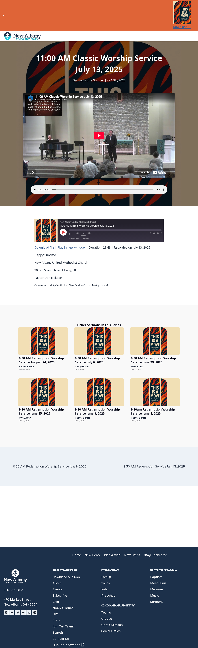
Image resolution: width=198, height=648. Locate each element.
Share (86, 238)
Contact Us (61, 639)
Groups (106, 619)
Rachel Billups (26, 366)
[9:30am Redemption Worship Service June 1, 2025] (155, 392)
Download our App (66, 577)
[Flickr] (23, 612)
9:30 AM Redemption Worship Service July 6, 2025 (97, 360)
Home (76, 555)
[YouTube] (11, 612)
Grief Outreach (112, 625)
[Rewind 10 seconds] (77, 233)
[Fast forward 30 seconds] (90, 233)
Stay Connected (155, 555)
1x (83, 234)
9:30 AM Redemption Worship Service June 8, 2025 (97, 411)
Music (154, 595)
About (57, 583)
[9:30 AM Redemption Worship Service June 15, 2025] (43, 392)
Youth (105, 583)
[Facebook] (6, 612)
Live (55, 614)
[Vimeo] (17, 612)
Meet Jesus (158, 583)
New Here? (92, 555)
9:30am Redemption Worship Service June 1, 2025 (153, 411)
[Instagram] (34, 612)
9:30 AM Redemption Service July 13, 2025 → (156, 466)
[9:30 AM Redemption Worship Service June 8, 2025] (99, 392)
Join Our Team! (63, 626)
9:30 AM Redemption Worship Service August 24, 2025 (41, 360)
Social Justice (111, 631)
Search (58, 632)
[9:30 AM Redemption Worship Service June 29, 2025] (155, 341)
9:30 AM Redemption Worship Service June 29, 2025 (153, 360)
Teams (106, 612)
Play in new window (71, 247)
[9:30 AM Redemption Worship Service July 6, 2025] (99, 341)
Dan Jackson (81, 80)
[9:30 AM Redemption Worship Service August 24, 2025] (43, 341)
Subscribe (74, 238)
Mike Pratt (137, 366)
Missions (157, 589)
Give (56, 602)
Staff (56, 620)
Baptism (156, 577)
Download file (183, 27)
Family (106, 577)
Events (58, 589)
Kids (104, 589)
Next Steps (132, 555)
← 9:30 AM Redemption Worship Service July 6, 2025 (47, 466)
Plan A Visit (112, 555)
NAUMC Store (63, 608)
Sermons (156, 602)
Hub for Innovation (67, 645)
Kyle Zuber (25, 417)
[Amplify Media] (28, 612)
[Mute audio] (72, 234)
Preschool (108, 595)
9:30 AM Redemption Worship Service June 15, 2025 (41, 411)
